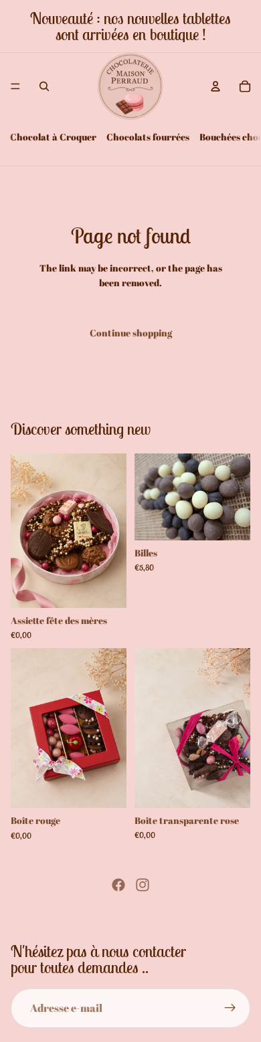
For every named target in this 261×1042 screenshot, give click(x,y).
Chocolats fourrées (147, 136)
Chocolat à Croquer (53, 136)
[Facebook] (118, 885)
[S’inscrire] (230, 1009)
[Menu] (15, 86)
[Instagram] (143, 885)
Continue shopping (131, 332)
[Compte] (215, 86)
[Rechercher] (44, 86)
